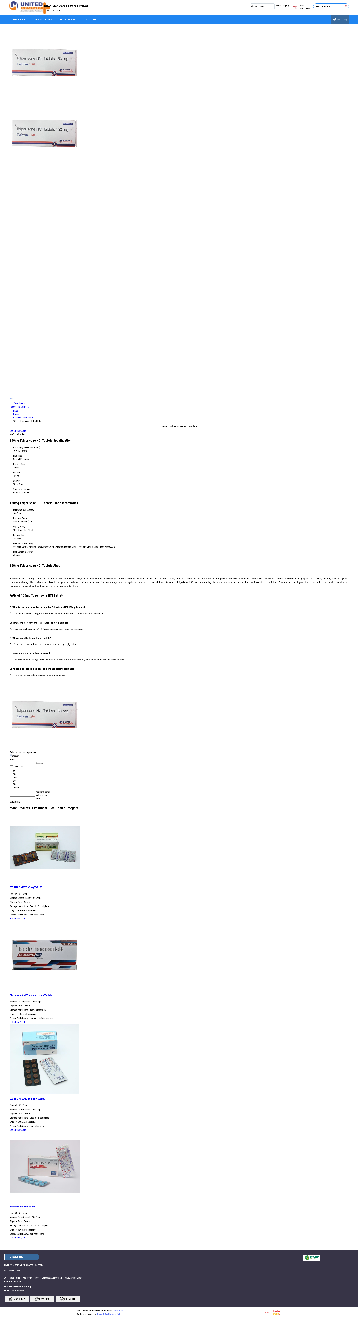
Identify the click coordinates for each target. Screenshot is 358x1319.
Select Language (283, 5)
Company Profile (42, 19)
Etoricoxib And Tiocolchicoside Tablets (31, 995)
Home (15, 411)
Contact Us (89, 19)
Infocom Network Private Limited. (108, 1314)
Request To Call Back (19, 406)
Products (17, 414)
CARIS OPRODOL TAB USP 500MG (27, 1098)
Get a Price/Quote (18, 431)
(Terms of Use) (119, 1311)
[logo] (29, 13)
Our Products (67, 19)
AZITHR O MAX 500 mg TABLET (26, 887)
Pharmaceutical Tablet (23, 417)
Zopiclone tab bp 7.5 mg (22, 1206)
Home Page (19, 19)
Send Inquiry (341, 19)
